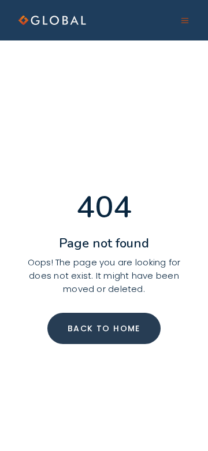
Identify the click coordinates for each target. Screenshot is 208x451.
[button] (185, 21)
